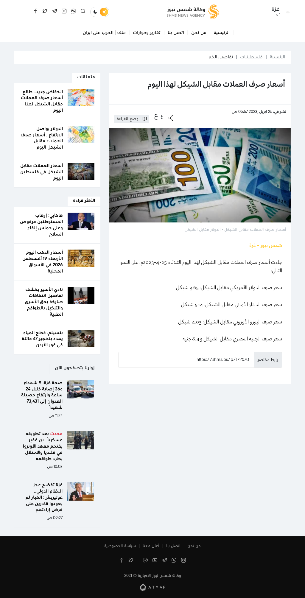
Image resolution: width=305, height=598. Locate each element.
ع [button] (162, 116)
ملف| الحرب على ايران (104, 32)
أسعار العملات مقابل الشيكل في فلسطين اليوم (41, 172)
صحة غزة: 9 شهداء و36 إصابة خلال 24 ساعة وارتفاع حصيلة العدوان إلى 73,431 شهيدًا (42, 395)
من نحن (198, 32)
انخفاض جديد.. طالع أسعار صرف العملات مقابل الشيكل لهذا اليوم (42, 101)
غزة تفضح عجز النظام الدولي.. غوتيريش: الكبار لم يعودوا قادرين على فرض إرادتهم (44, 497)
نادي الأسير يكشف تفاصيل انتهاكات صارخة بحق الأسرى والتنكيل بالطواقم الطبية (44, 302)
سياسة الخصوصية (120, 546)
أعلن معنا (151, 546)
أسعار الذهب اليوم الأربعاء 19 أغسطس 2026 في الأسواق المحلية (42, 261)
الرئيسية (222, 32)
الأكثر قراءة (84, 200)
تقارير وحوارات (147, 32)
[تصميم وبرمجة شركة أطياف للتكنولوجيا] (152, 587)
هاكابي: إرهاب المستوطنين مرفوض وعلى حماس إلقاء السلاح (41, 224)
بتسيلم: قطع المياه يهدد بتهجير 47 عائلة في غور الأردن (42, 339)
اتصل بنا (176, 32)
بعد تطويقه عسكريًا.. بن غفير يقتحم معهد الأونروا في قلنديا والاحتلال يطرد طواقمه (43, 446)
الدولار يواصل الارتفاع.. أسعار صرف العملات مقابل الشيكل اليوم (42, 138)
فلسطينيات (251, 57)
